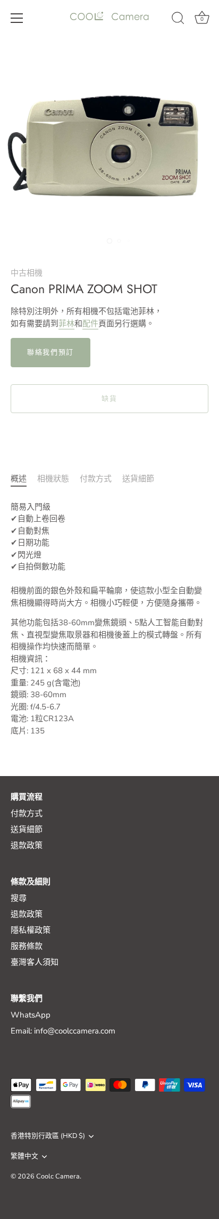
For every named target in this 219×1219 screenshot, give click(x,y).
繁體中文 (24, 1156)
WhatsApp (30, 1015)
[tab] (24, 479)
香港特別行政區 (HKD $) (48, 1136)
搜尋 (19, 898)
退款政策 (27, 845)
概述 (19, 478)
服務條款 (27, 946)
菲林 (66, 323)
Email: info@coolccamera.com (63, 1031)
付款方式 (96, 478)
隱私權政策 (30, 930)
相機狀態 (53, 478)
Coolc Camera (58, 1176)
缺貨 (109, 398)
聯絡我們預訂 (50, 352)
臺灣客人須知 (34, 962)
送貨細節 (138, 478)
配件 (90, 323)
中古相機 (27, 273)
